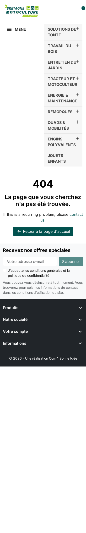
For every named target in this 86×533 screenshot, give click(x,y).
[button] (62, 11)
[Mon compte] (73, 10)
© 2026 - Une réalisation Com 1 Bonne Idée (43, 358)
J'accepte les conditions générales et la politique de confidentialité (39, 273)
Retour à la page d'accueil (43, 231)
